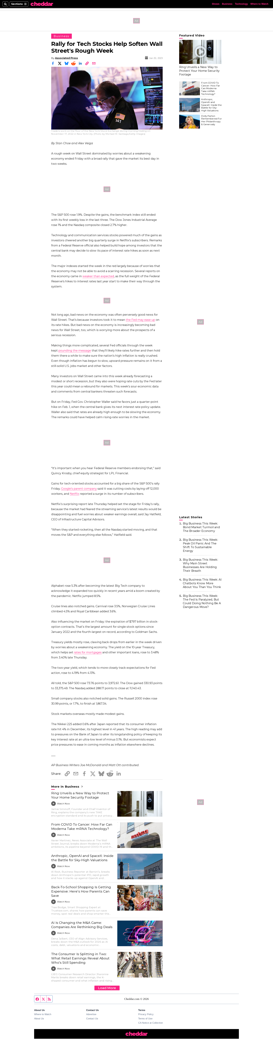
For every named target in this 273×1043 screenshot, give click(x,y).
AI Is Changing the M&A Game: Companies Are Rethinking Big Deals (81, 925)
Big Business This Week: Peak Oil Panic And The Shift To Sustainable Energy (200, 545)
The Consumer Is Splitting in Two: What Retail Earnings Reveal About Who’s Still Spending (80, 958)
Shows (215, 4)
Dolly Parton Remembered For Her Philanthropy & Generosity (211, 120)
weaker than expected (98, 276)
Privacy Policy (146, 1014)
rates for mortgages (88, 652)
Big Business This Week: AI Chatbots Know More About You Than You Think (202, 583)
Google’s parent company (79, 488)
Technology (241, 4)
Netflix (74, 493)
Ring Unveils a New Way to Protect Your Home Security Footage (80, 795)
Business (227, 4)
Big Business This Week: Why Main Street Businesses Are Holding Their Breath (200, 565)
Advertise (91, 1014)
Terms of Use (145, 1018)
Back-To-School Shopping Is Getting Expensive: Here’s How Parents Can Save (81, 891)
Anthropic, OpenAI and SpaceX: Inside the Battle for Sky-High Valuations (82, 858)
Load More (107, 988)
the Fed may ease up (140, 319)
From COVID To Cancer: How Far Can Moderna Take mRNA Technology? (81, 826)
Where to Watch (259, 4)
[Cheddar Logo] (41, 4)
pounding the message (74, 350)
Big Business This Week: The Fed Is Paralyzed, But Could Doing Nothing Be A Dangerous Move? (202, 601)
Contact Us (92, 1018)
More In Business (65, 786)
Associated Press (66, 58)
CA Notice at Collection (150, 1022)
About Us (39, 1018)
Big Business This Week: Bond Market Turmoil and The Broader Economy (201, 527)
